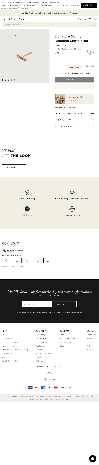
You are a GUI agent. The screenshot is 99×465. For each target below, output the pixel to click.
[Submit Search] (94, 25)
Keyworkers (65, 342)
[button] (71, 5)
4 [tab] (12, 80)
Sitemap (5, 357)
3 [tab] (8, 80)
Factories (40, 346)
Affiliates (64, 335)
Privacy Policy (76, 313)
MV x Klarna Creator (69, 338)
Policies (39, 361)
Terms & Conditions (13, 396)
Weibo (90, 350)
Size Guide (7, 338)
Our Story (40, 335)
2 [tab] (5, 80)
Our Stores (41, 338)
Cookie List (23, 8)
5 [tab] (15, 80)
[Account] (84, 19)
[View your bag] (90, 19)
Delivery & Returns (10, 342)
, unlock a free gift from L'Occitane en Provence (49, 13)
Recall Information (10, 361)
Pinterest (91, 342)
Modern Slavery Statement (63, 396)
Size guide (90, 66)
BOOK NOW (72, 101)
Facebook (91, 335)
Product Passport (44, 353)
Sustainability (42, 342)
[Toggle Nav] (95, 19)
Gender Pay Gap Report (84, 396)
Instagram (91, 338)
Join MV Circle (27, 13)
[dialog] (49, 5)
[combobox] (48, 25)
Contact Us (7, 353)
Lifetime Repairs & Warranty (15, 350)
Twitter (90, 346)
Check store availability (81, 73)
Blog (62, 346)
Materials (40, 350)
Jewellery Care (9, 346)
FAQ (4, 335)
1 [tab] (2, 80)
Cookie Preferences (43, 396)
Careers (39, 357)
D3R (66, 399)
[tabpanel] (25, 56)
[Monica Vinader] (14, 19)
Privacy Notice (28, 396)
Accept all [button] (89, 5)
